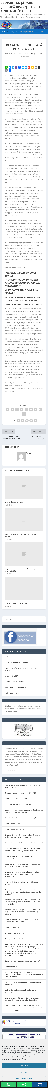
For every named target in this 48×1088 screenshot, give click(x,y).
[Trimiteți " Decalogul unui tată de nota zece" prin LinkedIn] (26, 409)
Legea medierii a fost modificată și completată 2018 (20, 570)
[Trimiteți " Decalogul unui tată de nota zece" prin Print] (24, 414)
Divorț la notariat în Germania (17, 939)
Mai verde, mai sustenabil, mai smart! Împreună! (20, 991)
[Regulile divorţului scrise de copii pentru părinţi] (24, 519)
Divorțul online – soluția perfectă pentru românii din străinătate (21, 920)
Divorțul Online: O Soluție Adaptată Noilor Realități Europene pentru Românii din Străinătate (22, 874)
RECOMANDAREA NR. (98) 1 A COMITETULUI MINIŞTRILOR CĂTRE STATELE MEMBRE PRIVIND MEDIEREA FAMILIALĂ (24, 974)
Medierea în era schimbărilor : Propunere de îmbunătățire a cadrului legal (22, 865)
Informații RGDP (11, 676)
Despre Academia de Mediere (16, 662)
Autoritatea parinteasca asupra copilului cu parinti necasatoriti (22, 283)
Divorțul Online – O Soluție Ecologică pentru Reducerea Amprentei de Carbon (22, 836)
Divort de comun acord (15, 502)
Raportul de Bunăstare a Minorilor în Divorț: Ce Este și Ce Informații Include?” (24, 811)
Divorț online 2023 (12, 966)
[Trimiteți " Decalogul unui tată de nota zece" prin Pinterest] (21, 409)
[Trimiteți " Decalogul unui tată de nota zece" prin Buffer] (31, 409)
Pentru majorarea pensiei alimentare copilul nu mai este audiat (23, 786)
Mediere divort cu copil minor (20, 274)
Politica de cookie (12, 693)
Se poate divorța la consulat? (17, 933)
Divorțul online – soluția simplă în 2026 (20, 793)
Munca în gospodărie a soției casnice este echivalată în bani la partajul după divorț (22, 999)
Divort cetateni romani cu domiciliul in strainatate (22, 299)
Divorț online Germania (14, 829)
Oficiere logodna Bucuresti (24, 304)
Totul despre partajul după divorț (18, 804)
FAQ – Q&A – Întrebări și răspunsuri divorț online (21, 669)
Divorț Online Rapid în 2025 (16, 798)
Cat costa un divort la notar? (21, 292)
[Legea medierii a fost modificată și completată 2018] (24, 553)
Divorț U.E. (34, 53)
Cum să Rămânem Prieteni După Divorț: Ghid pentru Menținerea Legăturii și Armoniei (23, 849)
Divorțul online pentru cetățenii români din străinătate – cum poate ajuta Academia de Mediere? (23, 892)
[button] (44, 1042)
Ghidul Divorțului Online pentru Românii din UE (24, 843)
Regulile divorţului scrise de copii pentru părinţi (22, 535)
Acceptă (24, 1066)
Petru (15, 53)
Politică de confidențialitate (16, 687)
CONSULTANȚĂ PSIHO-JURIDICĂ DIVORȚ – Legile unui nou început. (21, 7)
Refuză (24, 1072)
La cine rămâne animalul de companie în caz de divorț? (23, 983)
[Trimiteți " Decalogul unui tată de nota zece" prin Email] (40, 409)
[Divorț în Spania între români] (24, 588)
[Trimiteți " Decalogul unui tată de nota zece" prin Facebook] (7, 409)
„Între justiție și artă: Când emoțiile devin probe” (21, 883)
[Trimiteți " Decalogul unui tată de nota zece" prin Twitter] (12, 409)
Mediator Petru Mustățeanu (16, 682)
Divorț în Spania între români (17, 603)
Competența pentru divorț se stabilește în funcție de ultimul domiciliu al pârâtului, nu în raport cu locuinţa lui (24, 1008)
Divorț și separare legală (14, 927)
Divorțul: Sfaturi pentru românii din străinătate (19, 857)
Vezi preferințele (24, 1078)
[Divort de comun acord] (24, 487)
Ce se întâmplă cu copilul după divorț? (20, 818)
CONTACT (9, 657)
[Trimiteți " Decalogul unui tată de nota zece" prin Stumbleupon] (35, 409)
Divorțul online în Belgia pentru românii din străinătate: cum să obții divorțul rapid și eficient (22, 912)
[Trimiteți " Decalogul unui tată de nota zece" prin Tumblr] (17, 409)
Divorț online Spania (13, 823)
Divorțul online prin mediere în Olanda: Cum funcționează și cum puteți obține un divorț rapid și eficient (23, 902)
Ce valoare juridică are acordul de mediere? (22, 961)
